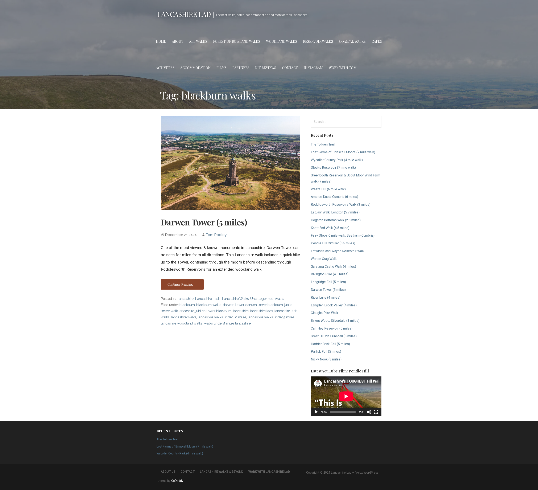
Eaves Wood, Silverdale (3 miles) (335, 321)
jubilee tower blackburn (214, 311)
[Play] (316, 412)
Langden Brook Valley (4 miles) (334, 305)
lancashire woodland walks (182, 323)
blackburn (187, 305)
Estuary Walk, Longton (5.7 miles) (335, 212)
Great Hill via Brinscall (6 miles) (334, 336)
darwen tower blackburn (264, 305)
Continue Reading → (182, 284)
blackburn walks (208, 305)
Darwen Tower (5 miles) (204, 222)
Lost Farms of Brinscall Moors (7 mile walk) (343, 152)
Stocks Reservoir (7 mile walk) (333, 168)
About (177, 41)
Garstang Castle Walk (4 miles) (333, 267)
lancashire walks (183, 317)
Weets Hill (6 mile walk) (328, 189)
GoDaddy (177, 480)
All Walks (198, 41)
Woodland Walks (281, 41)
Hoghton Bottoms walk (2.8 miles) (336, 220)
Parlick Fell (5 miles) (326, 352)
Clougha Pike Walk (324, 313)
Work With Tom (342, 67)
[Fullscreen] (376, 412)
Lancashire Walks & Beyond (221, 471)
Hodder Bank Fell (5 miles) (330, 344)
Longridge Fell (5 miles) (328, 282)
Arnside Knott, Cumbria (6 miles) (334, 197)
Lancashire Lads (207, 299)
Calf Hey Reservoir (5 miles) (331, 328)
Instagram (313, 67)
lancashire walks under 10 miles (222, 317)
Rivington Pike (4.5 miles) (329, 274)
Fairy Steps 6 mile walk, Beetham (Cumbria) (342, 235)
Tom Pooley (216, 235)
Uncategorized (261, 299)
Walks (279, 299)
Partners (240, 67)
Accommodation (195, 67)
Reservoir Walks (318, 41)
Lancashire (185, 299)
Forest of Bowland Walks (236, 41)
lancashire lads (261, 311)
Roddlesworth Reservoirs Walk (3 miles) (340, 205)
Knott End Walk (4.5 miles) (330, 228)
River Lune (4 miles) (325, 297)
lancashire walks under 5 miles (271, 317)
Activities (165, 67)
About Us (168, 471)
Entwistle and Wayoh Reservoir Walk (337, 251)
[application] (346, 396)
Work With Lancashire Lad (269, 471)
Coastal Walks (352, 41)
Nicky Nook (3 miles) (326, 359)
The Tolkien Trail (323, 144)
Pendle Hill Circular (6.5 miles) (333, 243)
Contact (290, 67)
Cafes (377, 41)
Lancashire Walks (235, 299)
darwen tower (233, 305)
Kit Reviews (265, 67)
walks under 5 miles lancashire (227, 323)
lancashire (241, 311)
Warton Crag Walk (324, 259)
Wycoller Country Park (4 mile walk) (337, 160)
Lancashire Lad (184, 14)
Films (221, 67)
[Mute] (369, 412)
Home (161, 41)
